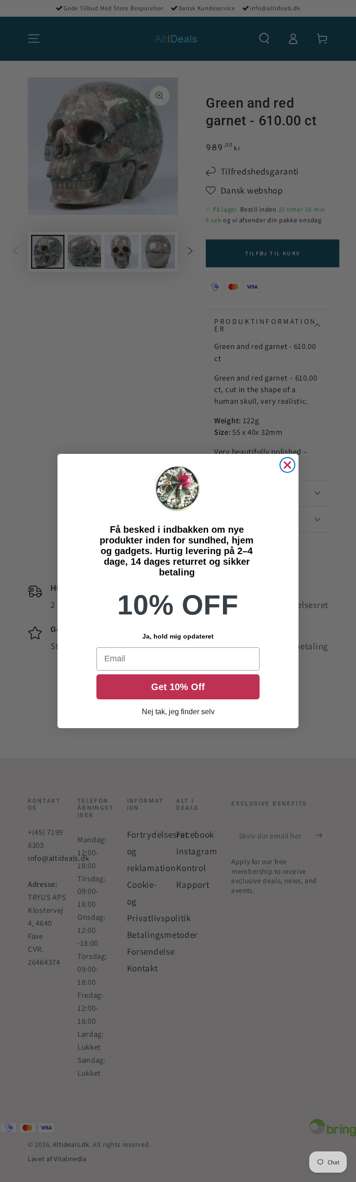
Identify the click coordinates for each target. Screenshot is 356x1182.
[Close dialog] (287, 465)
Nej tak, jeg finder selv (178, 712)
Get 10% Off (178, 687)
